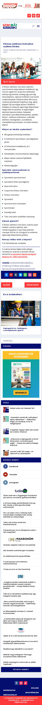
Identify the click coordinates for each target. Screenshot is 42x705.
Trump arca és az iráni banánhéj (16, 569)
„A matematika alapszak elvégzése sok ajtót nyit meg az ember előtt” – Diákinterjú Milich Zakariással (19, 621)
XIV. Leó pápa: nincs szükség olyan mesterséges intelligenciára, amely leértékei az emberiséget (17, 515)
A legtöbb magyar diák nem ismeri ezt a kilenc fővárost (24, 431)
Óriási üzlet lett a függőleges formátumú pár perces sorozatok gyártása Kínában (20, 496)
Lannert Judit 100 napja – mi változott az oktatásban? (21, 452)
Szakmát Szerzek (15, 50)
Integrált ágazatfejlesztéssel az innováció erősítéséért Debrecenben (20, 642)
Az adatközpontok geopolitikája (16, 556)
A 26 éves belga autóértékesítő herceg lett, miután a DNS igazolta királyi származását (19, 505)
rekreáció (21, 269)
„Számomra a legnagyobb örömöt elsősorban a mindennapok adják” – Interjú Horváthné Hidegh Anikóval (24, 442)
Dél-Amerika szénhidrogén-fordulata (18, 550)
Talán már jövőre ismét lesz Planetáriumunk (14, 523)
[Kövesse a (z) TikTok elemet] (38, 15)
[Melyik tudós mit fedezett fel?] (6, 410)
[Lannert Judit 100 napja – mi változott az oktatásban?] (6, 453)
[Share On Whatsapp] (25, 275)
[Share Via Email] (30, 275)
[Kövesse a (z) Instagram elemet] (33, 15)
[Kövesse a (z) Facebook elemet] (29, 15)
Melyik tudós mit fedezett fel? (22, 408)
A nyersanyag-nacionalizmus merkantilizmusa (15, 563)
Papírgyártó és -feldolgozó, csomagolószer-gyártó (15, 329)
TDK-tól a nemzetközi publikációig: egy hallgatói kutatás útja (19, 595)
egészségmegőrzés (20, 263)
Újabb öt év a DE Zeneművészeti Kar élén (20, 636)
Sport (5, 52)
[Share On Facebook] (6, 275)
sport (32, 269)
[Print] (34, 275)
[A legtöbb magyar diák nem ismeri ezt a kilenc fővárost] (6, 431)
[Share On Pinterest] (11, 275)
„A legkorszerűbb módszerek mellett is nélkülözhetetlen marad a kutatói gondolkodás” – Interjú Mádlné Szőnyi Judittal (19, 585)
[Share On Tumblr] (16, 275)
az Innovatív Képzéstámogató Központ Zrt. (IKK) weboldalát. (19, 255)
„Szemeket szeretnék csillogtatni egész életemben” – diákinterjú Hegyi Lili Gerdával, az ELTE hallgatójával (24, 420)
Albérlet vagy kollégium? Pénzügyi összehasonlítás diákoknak (17, 656)
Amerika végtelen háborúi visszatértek (19, 545)
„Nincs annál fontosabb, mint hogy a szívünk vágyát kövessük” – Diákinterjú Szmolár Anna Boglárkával (19, 604)
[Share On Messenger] (20, 275)
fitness (6, 266)
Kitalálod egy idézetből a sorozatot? (18, 649)
